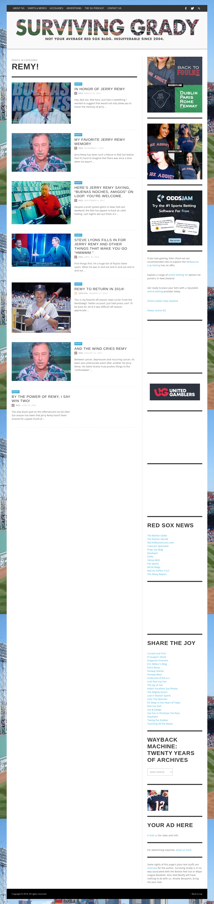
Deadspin (152, 553)
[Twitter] (192, 8)
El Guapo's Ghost (156, 657)
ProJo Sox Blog (155, 549)
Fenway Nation (155, 671)
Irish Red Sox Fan (157, 681)
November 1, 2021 (94, 148)
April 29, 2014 (91, 257)
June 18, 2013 (29, 405)
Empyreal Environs (157, 660)
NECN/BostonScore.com (160, 542)
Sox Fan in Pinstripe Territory (163, 713)
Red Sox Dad (154, 706)
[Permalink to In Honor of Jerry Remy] (41, 102)
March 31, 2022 (92, 93)
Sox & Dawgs (154, 709)
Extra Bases (153, 667)
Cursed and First (156, 653)
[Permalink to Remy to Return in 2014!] (41, 307)
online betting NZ (178, 274)
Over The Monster (157, 699)
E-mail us (152, 835)
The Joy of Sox (155, 685)
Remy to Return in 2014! (99, 289)
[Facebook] (186, 8)
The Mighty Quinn (157, 692)
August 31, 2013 (93, 353)
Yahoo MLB (153, 560)
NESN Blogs (153, 567)
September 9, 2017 (94, 200)
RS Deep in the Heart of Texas (163, 702)
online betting (155, 291)
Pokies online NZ (156, 310)
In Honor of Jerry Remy (99, 89)
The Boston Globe (157, 535)
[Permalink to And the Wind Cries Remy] (41, 361)
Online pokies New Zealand (162, 301)
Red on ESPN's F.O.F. (158, 570)
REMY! (78, 84)
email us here (183, 849)
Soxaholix (152, 716)
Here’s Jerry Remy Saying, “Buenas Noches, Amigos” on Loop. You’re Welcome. (103, 192)
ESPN (150, 556)
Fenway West (154, 674)
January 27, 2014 (98, 293)
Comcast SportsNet (158, 546)
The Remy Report (157, 574)
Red (81, 93)
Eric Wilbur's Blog (157, 664)
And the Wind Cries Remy (100, 348)
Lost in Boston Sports (159, 695)
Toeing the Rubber (157, 720)
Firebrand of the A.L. (158, 678)
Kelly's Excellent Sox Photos (162, 688)
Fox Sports (153, 563)
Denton (83, 293)
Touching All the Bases (160, 723)
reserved (152, 868)
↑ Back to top (196, 893)
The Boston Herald (157, 539)
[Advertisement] (174, 347)
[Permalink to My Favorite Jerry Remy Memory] (41, 152)
